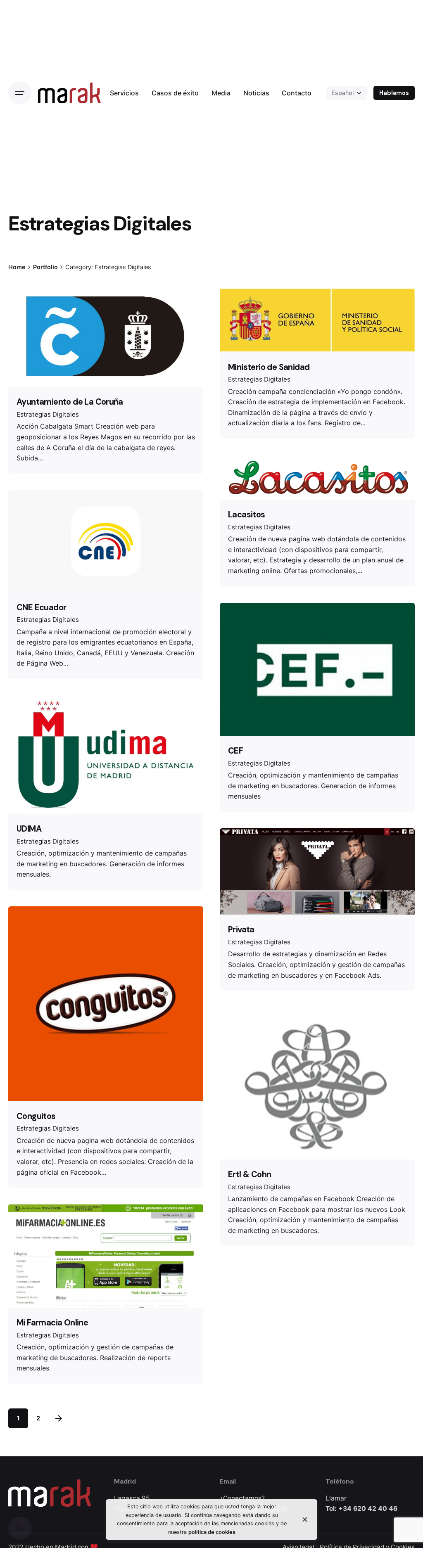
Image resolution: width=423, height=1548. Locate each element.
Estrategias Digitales (48, 414)
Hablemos (394, 93)
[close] (305, 1519)
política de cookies (211, 1532)
